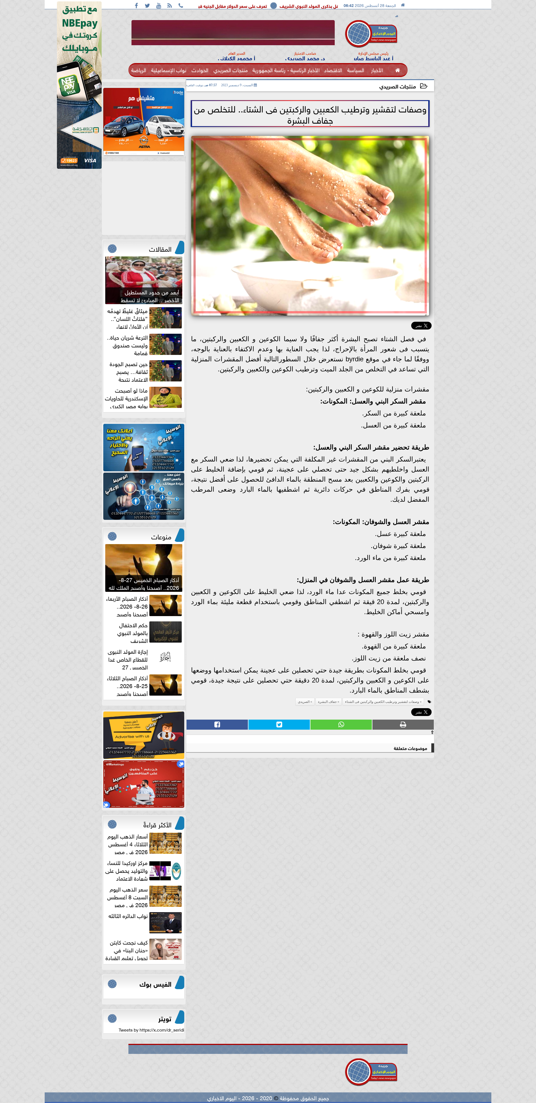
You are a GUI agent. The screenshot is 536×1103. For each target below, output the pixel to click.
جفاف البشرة (327, 702)
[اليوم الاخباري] (143, 447)
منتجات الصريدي (397, 85)
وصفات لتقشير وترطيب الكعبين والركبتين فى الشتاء (382, 702)
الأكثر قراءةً (157, 824)
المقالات (160, 248)
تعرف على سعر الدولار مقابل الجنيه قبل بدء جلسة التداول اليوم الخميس (275, 5)
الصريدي (304, 702)
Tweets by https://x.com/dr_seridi (151, 1029)
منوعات (161, 536)
